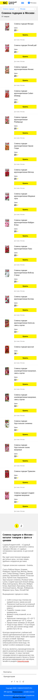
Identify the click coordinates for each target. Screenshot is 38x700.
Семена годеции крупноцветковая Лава (23, 247)
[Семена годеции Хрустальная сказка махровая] (7, 448)
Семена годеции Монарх (24, 24)
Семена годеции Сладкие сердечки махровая (24, 494)
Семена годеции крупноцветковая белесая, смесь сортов (24, 323)
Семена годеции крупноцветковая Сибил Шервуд (23, 93)
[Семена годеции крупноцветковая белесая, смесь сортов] (7, 323)
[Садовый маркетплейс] (8, 2)
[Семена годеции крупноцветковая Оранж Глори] (7, 146)
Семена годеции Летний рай (25, 45)
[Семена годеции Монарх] (7, 26)
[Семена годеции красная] (7, 349)
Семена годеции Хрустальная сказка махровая (22, 447)
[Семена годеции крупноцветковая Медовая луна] (7, 196)
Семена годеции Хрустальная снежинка (23, 422)
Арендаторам (9, 676)
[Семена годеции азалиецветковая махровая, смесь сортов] (7, 371)
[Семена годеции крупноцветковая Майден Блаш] (7, 223)
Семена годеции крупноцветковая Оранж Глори (23, 146)
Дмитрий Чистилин (19, 697)
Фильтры (33, 3)
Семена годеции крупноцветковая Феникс (24, 68)
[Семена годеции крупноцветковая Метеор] (7, 172)
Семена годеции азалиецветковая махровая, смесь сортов (25, 371)
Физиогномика (17, 692)
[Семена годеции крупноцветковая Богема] (7, 299)
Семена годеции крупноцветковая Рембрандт (21, 119)
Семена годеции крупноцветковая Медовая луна (24, 196)
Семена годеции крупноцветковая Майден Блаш (24, 222)
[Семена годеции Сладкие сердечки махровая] (7, 496)
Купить (25, 35)
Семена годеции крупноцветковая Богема (24, 298)
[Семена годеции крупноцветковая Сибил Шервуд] (7, 94)
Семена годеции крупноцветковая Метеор (24, 171)
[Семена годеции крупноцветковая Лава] (7, 249)
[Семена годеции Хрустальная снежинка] (7, 424)
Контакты (7, 672)
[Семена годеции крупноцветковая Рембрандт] (7, 120)
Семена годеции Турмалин (24, 471)
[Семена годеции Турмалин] (7, 474)
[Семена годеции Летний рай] (7, 48)
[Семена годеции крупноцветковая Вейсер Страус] (7, 273)
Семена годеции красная (24, 347)
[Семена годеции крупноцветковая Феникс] (7, 70)
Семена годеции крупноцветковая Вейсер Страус (24, 272)
